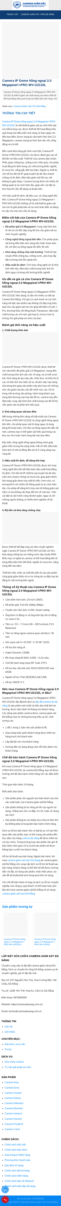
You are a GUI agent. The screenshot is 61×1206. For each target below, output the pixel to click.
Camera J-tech (12, 1129)
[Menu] (4, 5)
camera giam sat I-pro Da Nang (23, 860)
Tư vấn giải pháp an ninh (18, 1067)
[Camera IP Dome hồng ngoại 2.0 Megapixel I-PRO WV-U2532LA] (15, 924)
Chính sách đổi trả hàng (17, 1170)
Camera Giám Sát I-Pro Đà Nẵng (37, 14)
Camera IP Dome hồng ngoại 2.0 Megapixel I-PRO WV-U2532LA (14, 941)
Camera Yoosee (13, 1093)
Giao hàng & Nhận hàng (17, 1155)
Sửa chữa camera (14, 1062)
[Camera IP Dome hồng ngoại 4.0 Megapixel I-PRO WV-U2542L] (46, 924)
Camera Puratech (14, 1124)
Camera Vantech (13, 1113)
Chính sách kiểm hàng (16, 1176)
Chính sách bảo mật (15, 1144)
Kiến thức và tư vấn (15, 1044)
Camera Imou (12, 1082)
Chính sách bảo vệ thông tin (19, 1181)
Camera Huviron (13, 1119)
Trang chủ (12, 14)
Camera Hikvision (14, 1103)
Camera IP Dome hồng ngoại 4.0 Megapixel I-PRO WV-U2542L (45, 941)
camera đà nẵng (30, 838)
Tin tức (8, 1049)
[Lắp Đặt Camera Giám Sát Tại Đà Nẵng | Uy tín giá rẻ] (30, 5)
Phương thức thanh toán (17, 1160)
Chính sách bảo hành (16, 1150)
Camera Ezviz (12, 1087)
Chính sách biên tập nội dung (20, 1186)
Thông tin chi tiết (19, 113)
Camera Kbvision (14, 1108)
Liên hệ (8, 1026)
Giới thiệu (10, 1032)
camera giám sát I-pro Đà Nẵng (18, 893)
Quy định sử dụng (14, 1165)
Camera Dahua (13, 1098)
